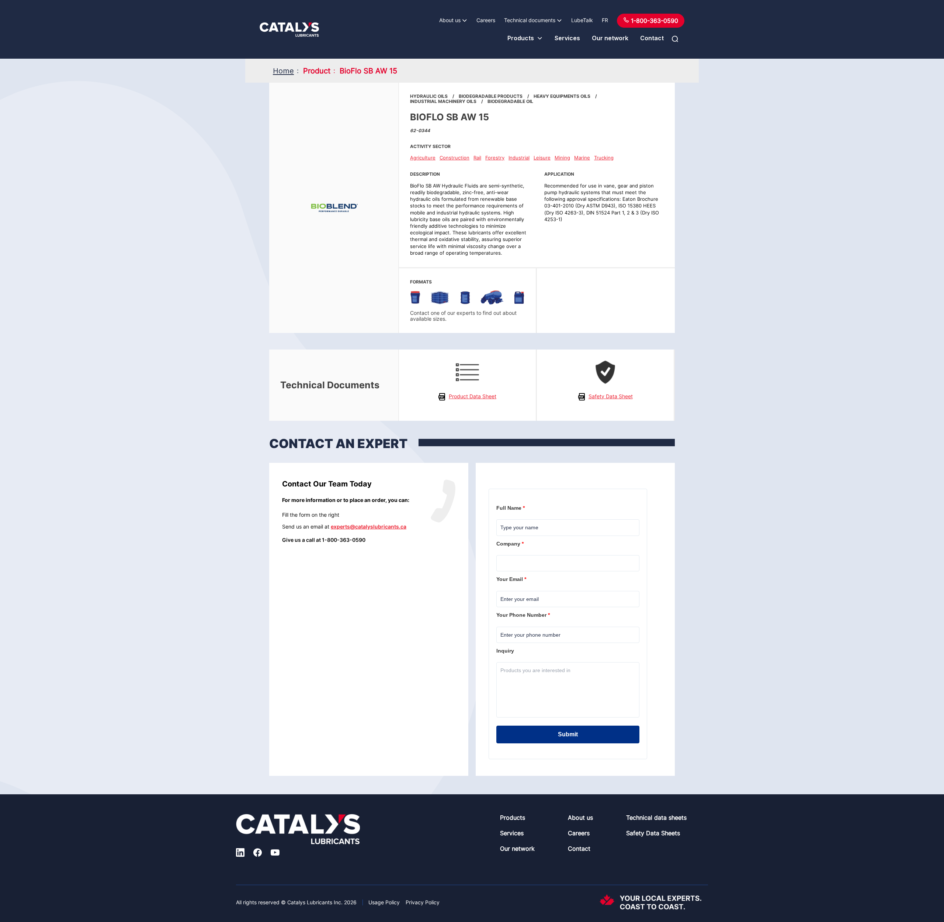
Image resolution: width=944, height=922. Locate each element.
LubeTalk (582, 20)
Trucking (604, 158)
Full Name (511, 508)
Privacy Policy (423, 902)
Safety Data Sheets (653, 833)
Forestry (494, 158)
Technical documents (529, 20)
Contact (652, 38)
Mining (562, 158)
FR (605, 20)
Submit (568, 734)
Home (283, 70)
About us (450, 20)
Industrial (519, 158)
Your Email (512, 579)
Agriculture (422, 158)
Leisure (542, 158)
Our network (610, 38)
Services (567, 38)
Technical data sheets (656, 817)
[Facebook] (257, 853)
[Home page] (289, 29)
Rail (477, 158)
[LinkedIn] (240, 853)
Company (510, 544)
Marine (582, 158)
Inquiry (506, 651)
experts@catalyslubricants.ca (368, 526)
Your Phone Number (523, 615)
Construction (454, 158)
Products (520, 38)
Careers (485, 20)
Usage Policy (384, 902)
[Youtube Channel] (275, 853)
